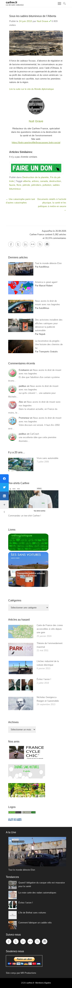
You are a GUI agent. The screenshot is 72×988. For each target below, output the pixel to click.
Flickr (32, 244)
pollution (47, 185)
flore (19, 185)
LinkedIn (25, 244)
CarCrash (34, 434)
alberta (26, 181)
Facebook (11, 244)
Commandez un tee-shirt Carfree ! (24, 515)
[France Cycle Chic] (26, 759)
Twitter (18, 244)
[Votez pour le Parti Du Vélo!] (26, 796)
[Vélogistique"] (28, 550)
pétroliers (36, 185)
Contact (47, 244)
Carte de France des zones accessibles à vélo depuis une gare (50, 629)
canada (44, 181)
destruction (55, 181)
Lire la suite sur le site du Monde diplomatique (31, 89)
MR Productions (28, 973)
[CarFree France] (15, 813)
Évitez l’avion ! (44, 679)
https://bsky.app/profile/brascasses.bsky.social (36, 142)
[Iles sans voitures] (28, 568)
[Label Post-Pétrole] (15, 820)
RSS (40, 244)
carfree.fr (11, 2)
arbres (35, 181)
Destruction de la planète (35, 177)
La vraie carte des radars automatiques (37, 892)
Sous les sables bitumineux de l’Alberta (32, 16)
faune (12, 185)
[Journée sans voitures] (26, 777)
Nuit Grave (42, 21)
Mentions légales (43, 983)
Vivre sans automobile (47, 458)
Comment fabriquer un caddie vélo (35, 922)
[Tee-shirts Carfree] (33, 512)
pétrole (26, 185)
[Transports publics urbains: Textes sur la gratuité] (28, 586)
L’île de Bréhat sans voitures (32, 912)
